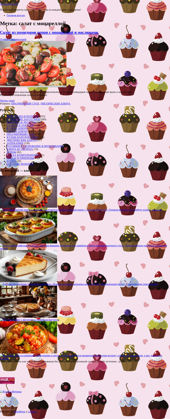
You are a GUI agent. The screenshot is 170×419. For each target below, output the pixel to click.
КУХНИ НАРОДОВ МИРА (22, 137)
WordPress (19, 411)
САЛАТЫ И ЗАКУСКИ (20, 125)
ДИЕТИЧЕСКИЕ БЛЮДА (55, 103)
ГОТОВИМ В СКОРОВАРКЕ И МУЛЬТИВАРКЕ (35, 146)
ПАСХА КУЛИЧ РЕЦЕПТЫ (23, 155)
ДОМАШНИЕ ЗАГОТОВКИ (23, 119)
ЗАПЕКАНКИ (15, 143)
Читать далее (7, 100)
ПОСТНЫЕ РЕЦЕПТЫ (20, 164)
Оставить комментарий (13, 39)
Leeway (32, 411)
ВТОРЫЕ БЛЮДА (17, 128)
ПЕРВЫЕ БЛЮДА (17, 131)
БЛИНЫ (11, 152)
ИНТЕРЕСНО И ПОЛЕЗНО (23, 116)
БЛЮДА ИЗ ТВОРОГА (20, 149)
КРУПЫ (11, 161)
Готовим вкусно (9, 4)
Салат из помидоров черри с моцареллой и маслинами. (49, 32)
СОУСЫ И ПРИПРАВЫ (20, 158)
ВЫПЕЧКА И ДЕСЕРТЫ (21, 122)
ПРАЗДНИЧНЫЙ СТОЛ (25, 103)
